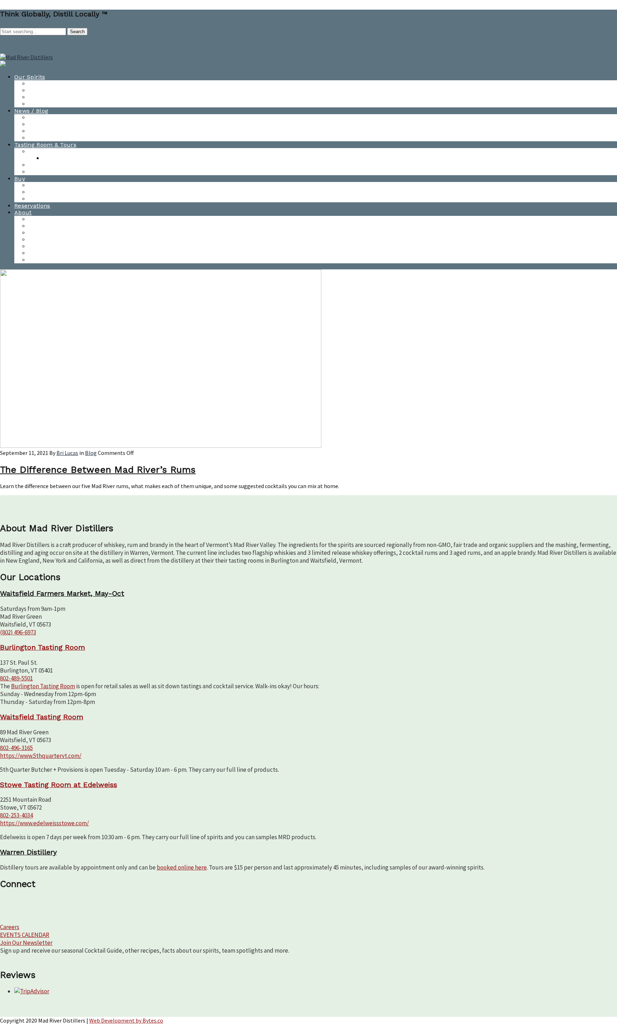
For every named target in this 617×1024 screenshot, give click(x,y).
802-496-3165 (16, 748)
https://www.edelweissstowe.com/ (44, 823)
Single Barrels (48, 199)
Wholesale (43, 192)
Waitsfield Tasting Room (63, 165)
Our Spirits (29, 76)
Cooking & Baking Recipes (65, 104)
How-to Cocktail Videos (61, 90)
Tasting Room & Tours (45, 144)
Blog (35, 124)
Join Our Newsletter (26, 943)
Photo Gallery (48, 138)
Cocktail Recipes (52, 97)
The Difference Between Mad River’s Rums (98, 469)
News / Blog (31, 110)
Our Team (43, 232)
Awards (39, 131)
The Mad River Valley (58, 253)
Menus (52, 158)
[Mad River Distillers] (26, 57)
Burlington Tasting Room (64, 151)
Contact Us (44, 219)
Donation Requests (55, 239)
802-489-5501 (16, 678)
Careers (9, 927)
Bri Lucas (67, 452)
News (36, 117)
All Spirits (42, 83)
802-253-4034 (16, 815)
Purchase (42, 185)
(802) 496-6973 (18, 632)
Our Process (46, 246)
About (23, 212)
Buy (19, 178)
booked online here (182, 867)
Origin (37, 260)
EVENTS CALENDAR (24, 935)
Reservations (32, 205)
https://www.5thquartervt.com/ (40, 756)
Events (38, 226)
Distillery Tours (50, 171)
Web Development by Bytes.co (126, 1020)
